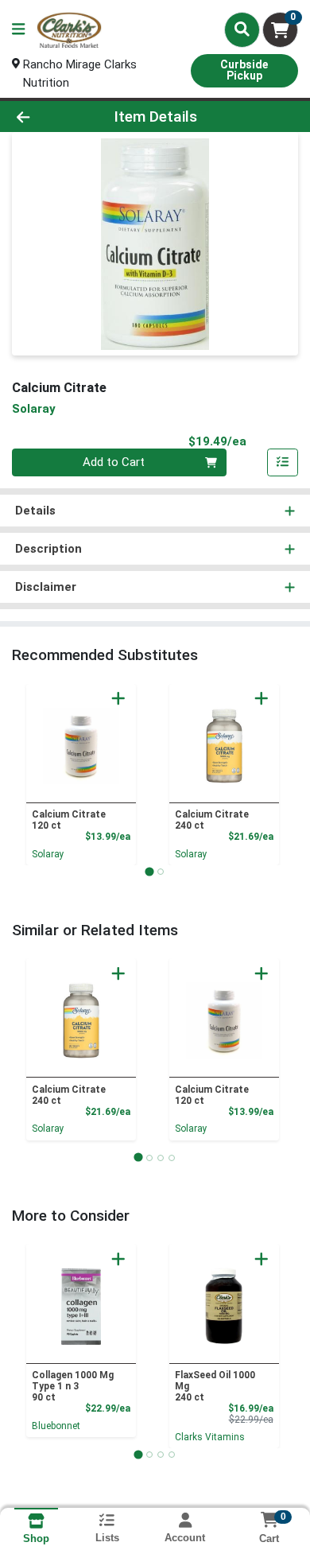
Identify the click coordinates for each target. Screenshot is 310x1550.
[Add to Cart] (118, 698)
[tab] (149, 871)
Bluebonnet (56, 1426)
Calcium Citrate (69, 820)
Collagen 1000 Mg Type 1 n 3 (73, 1386)
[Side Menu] (18, 30)
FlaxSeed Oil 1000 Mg (215, 1386)
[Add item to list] (283, 463)
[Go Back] (47, 116)
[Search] (242, 29)
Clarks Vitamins (210, 1437)
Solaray (48, 854)
